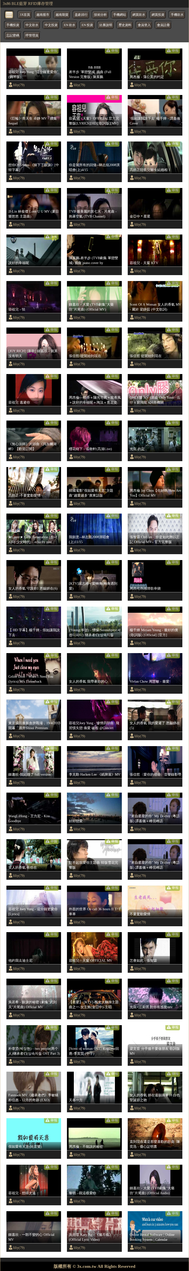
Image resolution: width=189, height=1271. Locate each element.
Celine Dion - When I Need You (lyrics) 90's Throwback (30, 679)
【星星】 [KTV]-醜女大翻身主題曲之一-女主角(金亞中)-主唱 (94, 1004)
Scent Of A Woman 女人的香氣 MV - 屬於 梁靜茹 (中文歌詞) (155, 306)
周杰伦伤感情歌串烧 (145, 588)
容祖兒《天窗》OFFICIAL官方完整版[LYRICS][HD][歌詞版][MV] (94, 120)
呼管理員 (32, 35)
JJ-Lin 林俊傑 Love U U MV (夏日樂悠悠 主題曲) (33, 213)
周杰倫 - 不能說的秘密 (86, 1146)
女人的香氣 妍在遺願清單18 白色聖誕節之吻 (155, 1097)
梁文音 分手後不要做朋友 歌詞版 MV (155, 1051)
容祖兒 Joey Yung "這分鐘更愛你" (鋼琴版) (33, 74)
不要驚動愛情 (140, 914)
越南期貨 (62, 14)
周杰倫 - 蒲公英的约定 (147, 77)
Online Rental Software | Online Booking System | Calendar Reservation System (152, 1237)
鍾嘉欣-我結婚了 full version (29, 774)
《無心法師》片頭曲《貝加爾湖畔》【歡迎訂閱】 (32, 446)
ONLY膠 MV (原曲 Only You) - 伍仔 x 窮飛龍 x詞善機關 (155, 399)
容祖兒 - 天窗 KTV (144, 263)
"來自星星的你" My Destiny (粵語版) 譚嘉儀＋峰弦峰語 (155, 818)
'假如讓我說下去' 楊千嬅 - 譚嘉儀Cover (155, 120)
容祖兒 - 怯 (16, 309)
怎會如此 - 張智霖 (143, 960)
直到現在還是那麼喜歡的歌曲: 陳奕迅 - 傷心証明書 (155, 1144)
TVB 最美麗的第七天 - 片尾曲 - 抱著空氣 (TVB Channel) (93, 213)
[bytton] (9, 14)
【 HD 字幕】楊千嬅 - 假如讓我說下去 (34, 632)
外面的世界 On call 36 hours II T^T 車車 (95, 911)
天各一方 (76, 1100)
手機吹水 (177, 14)
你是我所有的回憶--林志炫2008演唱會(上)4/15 (94, 167)
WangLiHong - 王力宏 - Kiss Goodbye (29, 818)
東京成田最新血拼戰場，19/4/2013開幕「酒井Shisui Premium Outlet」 (34, 725)
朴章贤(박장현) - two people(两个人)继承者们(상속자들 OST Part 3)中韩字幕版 (34, 1051)
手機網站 (119, 14)
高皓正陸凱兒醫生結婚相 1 (150, 170)
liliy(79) (19, 85)
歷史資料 (125, 25)
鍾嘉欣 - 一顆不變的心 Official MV (31, 1237)
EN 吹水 (69, 25)
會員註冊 (163, 25)
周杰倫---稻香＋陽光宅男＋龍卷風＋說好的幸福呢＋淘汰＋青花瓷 (95, 399)
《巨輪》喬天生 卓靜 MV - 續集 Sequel (32, 120)
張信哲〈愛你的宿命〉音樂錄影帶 (155, 774)
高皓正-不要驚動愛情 (24, 495)
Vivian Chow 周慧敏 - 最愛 (149, 681)
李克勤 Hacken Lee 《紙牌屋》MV (94, 774)
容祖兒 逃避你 (19, 402)
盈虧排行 (81, 14)
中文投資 (51, 25)
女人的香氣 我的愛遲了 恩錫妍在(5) (155, 725)
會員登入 (144, 25)
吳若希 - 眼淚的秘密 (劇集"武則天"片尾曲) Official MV (32, 1004)
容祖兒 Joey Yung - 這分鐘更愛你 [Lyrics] (33, 911)
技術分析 (100, 14)
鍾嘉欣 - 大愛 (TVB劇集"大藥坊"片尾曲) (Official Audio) (152, 1190)
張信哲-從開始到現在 (85, 356)
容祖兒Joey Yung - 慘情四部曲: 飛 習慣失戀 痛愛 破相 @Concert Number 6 (94, 725)
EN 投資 (87, 25)
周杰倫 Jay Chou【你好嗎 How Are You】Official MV (155, 492)
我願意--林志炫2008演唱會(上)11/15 (89, 539)
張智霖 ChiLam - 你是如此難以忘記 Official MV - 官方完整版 (155, 539)
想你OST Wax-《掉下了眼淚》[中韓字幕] (33, 167)
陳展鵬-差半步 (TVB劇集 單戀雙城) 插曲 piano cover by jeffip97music (93, 260)
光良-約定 (137, 449)
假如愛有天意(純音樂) (25, 1146)
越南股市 (42, 14)
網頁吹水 (138, 14)
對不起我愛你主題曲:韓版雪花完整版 (93, 865)
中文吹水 (32, 25)
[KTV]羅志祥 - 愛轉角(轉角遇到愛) (93, 585)
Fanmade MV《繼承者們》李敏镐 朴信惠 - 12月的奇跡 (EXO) (33, 1097)
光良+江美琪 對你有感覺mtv (151, 1007)
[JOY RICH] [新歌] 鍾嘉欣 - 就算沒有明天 (33, 353)
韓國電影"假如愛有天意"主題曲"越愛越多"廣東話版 (91, 492)
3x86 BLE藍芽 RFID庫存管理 (28, 3)
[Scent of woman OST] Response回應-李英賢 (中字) (94, 1051)
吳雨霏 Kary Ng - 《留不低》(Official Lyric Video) (91, 1237)
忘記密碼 (12, 35)
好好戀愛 (76, 821)
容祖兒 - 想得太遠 (22, 1193)
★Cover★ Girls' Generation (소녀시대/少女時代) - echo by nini (32, 539)
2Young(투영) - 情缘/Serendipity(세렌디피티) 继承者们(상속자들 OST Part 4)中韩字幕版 (95, 632)
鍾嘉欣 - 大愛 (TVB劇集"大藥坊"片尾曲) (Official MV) (91, 306)
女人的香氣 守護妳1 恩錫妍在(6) (33, 588)
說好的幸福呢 (18, 263)
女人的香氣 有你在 (22, 867)
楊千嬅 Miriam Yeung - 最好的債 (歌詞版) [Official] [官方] (154, 632)
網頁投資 (158, 14)
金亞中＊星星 (140, 216)
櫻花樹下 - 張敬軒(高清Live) (90, 449)
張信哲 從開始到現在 (146, 356)
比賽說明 (105, 25)
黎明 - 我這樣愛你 (82, 1193)
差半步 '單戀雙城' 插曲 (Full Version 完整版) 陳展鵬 (90, 74)
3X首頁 (25, 14)
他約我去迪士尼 (20, 960)
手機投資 (12, 25)
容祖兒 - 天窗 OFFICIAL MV (90, 960)
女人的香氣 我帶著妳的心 (88, 681)
